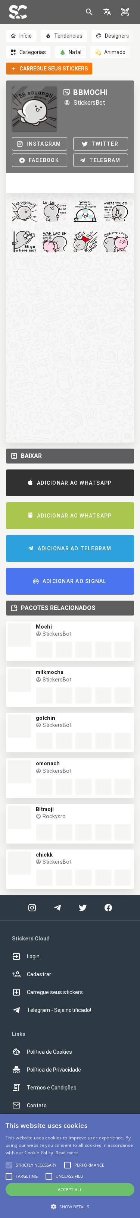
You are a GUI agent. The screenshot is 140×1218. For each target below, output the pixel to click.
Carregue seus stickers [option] (55, 992)
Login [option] (33, 956)
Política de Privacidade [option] (54, 1070)
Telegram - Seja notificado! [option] (59, 1010)
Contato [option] (37, 1105)
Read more (67, 1152)
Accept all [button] (70, 1189)
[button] (107, 12)
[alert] (70, 1166)
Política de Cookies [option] (49, 1052)
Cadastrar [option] (39, 974)
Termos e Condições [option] (52, 1088)
